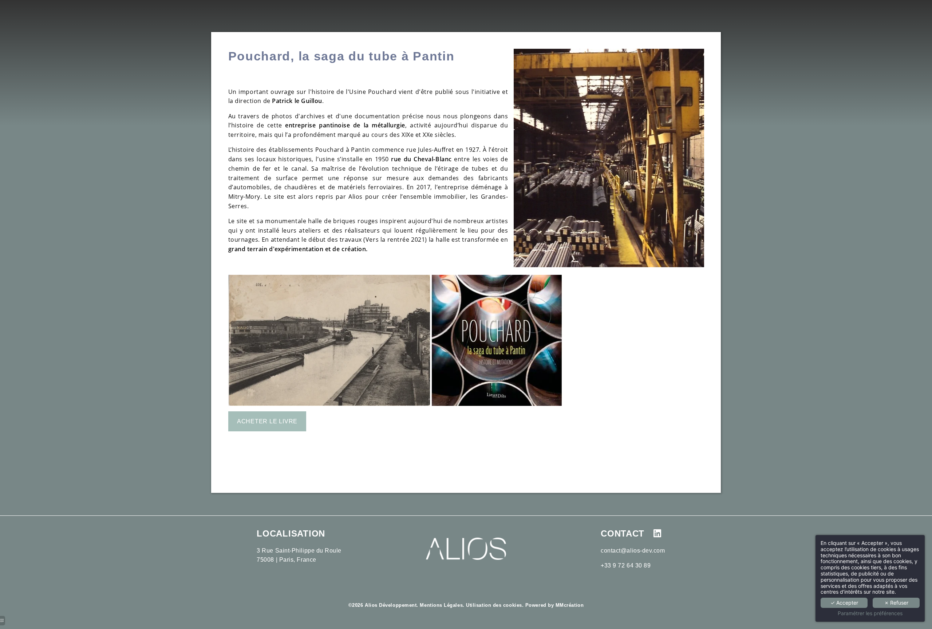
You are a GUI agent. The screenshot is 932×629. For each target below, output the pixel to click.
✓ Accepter (844, 603)
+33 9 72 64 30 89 (626, 565)
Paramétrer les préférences (870, 613)
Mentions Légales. (442, 605)
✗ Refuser (896, 603)
